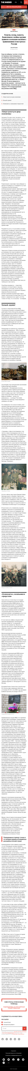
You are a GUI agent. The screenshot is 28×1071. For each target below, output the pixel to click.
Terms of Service (21, 1034)
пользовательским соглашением (20, 1031)
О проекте (13, 1051)
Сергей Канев (14, 47)
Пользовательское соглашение (14, 1053)
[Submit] (24, 1028)
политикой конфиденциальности (8, 1032)
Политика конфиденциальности (14, 1055)
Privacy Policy (15, 1034)
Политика (14, 31)
